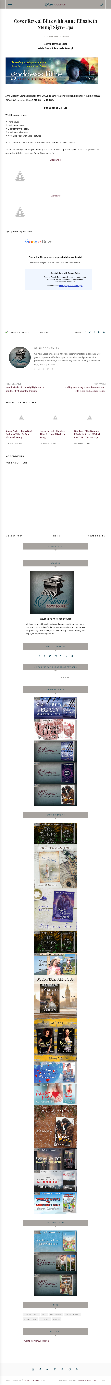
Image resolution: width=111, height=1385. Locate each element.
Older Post (15, 536)
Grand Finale (30, 1319)
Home (56, 536)
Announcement (31, 1314)
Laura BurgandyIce (20, 333)
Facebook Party (73, 1314)
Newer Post (95, 536)
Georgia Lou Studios (87, 1380)
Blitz (44, 1314)
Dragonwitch (56, 159)
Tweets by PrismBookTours (36, 1340)
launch (56, 1319)
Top (102, 1380)
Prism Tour (45, 1319)
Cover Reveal (56, 1314)
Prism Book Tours (31, 1380)
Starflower (55, 195)
